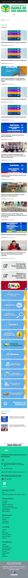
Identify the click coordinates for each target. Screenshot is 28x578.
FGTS (3, 492)
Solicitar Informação (7, 506)
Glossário (4, 502)
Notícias (4, 538)
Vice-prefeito (5, 546)
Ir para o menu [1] (6, 443)
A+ (23, 1)
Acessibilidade (13, 1)
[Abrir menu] (14, 14)
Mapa (3, 531)
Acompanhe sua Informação (9, 508)
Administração (6, 549)
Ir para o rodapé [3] (21, 443)
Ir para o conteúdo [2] (14, 443)
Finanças (4, 551)
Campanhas (5, 521)
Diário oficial (5, 523)
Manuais (4, 519)
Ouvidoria (8, 1)
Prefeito (4, 544)
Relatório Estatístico (7, 504)
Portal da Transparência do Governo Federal (13, 494)
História (4, 529)
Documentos (5, 517)
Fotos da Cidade (6, 534)
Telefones (4, 1)
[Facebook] (4, 483)
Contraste (19, 1)
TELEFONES (10, 445)
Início (3, 20)
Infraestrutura (5, 553)
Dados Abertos (6, 509)
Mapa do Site (7, 479)
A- (25, 1)
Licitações (5, 501)
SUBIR (20, 445)
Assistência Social (7, 548)
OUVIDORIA (15, 445)
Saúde (3, 554)
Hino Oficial (5, 533)
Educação (4, 556)
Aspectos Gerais (6, 536)
